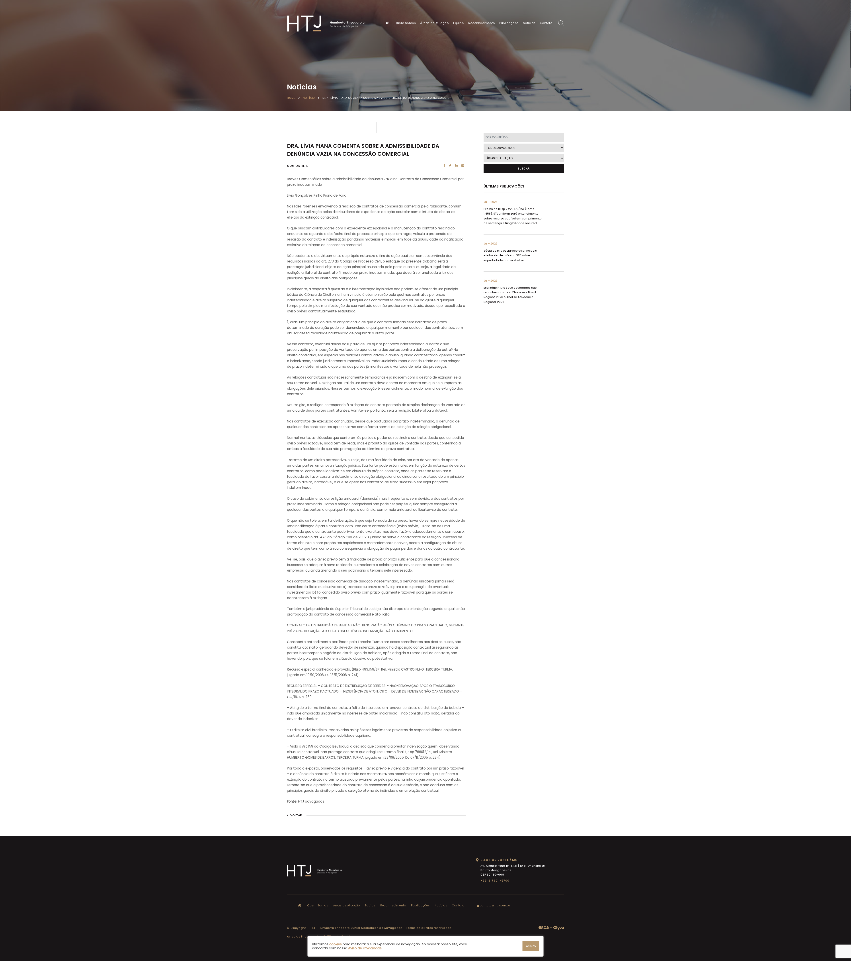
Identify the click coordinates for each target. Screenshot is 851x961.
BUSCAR (524, 168)
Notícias (529, 23)
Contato (546, 23)
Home (291, 98)
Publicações (509, 23)
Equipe (458, 23)
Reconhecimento (481, 23)
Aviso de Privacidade (303, 936)
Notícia (309, 98)
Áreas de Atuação (434, 23)
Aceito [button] (531, 946)
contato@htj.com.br (495, 905)
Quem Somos (405, 23)
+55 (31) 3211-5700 (494, 880)
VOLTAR (296, 815)
